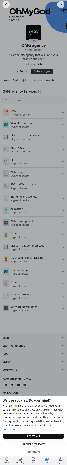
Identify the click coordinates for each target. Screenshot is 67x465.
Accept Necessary (33, 444)
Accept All (33, 436)
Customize (33, 452)
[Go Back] (6, 4)
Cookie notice (11, 429)
